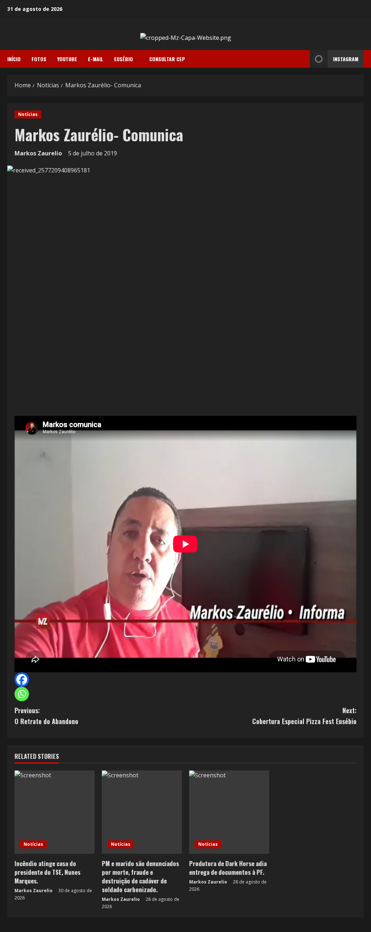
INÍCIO (14, 59)
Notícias (28, 114)
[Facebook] (21, 679)
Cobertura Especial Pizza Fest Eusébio (304, 716)
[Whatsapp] (21, 694)
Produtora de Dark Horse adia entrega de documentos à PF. (228, 868)
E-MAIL (95, 59)
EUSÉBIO (123, 59)
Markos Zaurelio (38, 153)
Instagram (345, 59)
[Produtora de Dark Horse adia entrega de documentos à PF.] (229, 812)
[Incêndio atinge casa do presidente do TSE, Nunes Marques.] (54, 812)
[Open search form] (302, 59)
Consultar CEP (167, 59)
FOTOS (39, 59)
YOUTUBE (67, 59)
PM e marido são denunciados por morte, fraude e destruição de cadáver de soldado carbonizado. (140, 876)
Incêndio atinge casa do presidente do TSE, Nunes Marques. (47, 872)
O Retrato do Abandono (46, 716)
